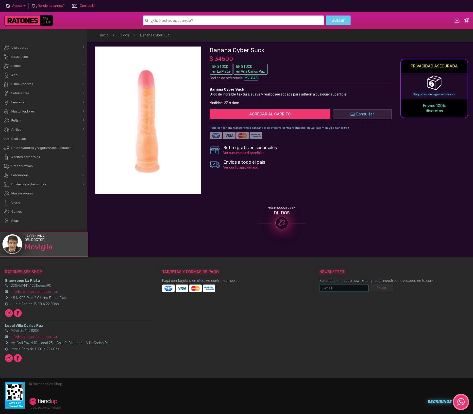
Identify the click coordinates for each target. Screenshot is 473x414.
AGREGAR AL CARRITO (270, 114)
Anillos (16, 129)
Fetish (16, 120)
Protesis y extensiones (28, 184)
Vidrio (15, 202)
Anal (14, 75)
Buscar (338, 20)
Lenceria (18, 102)
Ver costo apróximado (240, 167)
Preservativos (22, 166)
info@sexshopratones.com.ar (34, 292)
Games (16, 211)
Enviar (381, 288)
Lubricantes (20, 93)
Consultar (365, 114)
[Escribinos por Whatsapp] (461, 402)
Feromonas (20, 175)
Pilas (15, 221)
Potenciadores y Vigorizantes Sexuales (41, 148)
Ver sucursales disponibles (243, 153)
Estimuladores (22, 84)
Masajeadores (22, 193)
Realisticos (19, 57)
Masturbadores (23, 111)
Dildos (124, 35)
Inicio (104, 35)
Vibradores (19, 47)
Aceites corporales (25, 157)
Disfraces (18, 139)
